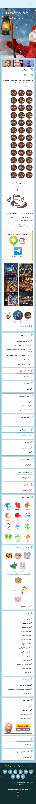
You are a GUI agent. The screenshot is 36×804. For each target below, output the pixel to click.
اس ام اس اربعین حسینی (24, 363)
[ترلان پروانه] (18, 64)
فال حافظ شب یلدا (26, 714)
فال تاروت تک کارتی (25, 631)
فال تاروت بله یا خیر (25, 668)
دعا (30, 452)
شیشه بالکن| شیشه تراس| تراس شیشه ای (19, 689)
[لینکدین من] (13, 776)
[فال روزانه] (11, 270)
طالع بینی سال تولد (26, 606)
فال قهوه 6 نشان (22, 70)
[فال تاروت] (26, 270)
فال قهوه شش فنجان (16, 12)
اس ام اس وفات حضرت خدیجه (23, 359)
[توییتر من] (5, 771)
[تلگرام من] (26, 771)
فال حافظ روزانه (26, 710)
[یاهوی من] (31, 771)
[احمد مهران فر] (28, 64)
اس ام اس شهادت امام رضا (24, 341)
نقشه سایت (11, 789)
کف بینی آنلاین (27, 422)
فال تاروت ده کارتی (25, 655)
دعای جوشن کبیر (26, 448)
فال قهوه (28, 401)
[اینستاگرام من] (15, 771)
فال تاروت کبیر (27, 623)
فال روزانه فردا (27, 757)
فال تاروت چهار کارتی (25, 639)
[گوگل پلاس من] (23, 776)
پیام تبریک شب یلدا (25, 718)
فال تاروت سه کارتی (25, 635)
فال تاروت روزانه (26, 619)
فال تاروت (28, 672)
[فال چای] (26, 299)
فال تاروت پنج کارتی (25, 643)
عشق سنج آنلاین (26, 477)
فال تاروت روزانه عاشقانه (24, 664)
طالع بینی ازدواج (26, 435)
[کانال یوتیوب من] (18, 776)
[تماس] (10, 771)
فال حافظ (28, 705)
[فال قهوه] (26, 285)
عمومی (22, 326)
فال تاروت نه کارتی (26, 651)
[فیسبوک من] (21, 771)
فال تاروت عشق (26, 660)
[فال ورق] (11, 299)
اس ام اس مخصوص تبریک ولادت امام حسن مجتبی (17, 355)
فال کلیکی (28, 464)
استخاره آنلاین (27, 376)
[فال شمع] (11, 285)
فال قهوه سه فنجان (26, 405)
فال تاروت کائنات (26, 627)
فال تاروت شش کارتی (25, 647)
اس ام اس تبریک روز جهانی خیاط (22, 345)
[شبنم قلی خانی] (7, 64)
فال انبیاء (28, 389)
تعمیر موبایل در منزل (25, 685)
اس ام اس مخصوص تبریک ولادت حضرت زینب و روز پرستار (19, 350)
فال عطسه (28, 744)
